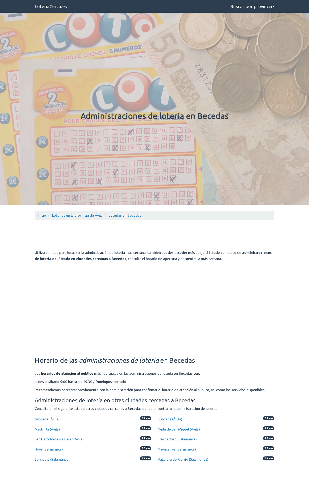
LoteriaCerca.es (51, 6)
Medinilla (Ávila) (47, 429)
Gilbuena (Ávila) (47, 419)
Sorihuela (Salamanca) (52, 459)
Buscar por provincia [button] (251, 6)
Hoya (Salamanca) (49, 449)
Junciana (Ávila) (170, 419)
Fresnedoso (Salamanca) (177, 439)
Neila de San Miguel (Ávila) (179, 429)
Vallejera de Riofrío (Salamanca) (183, 459)
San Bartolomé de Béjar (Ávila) (59, 439)
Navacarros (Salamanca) (177, 449)
